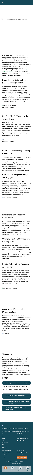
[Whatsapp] (20, 467)
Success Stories (5, 442)
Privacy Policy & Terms (16, 463)
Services (3, 440)
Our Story (3, 438)
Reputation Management (22, 452)
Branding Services (20, 450)
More (28, 470)
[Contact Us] (18, 441)
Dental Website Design (6, 450)
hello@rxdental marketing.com (23, 438)
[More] (27, 467)
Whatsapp (20, 470)
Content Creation (20, 454)
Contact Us (13, 470)
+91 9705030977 (20, 436)
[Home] (5, 467)
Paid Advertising (5, 454)
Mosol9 (24, 461)
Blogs (3, 444)
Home (3, 436)
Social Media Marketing (6, 452)
